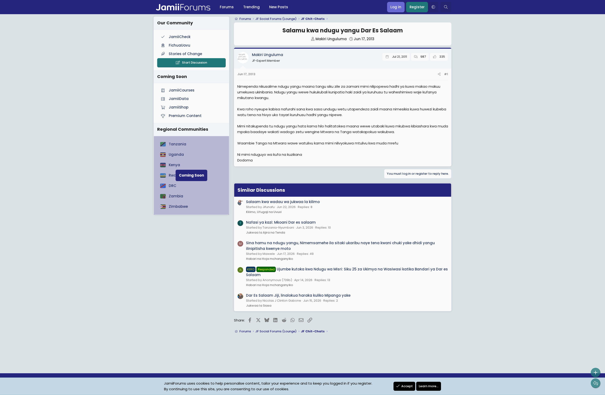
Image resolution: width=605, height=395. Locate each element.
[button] (433, 7)
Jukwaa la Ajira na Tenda (265, 232)
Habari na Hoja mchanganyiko (269, 258)
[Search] (445, 7)
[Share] (439, 74)
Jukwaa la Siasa (258, 305)
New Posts (278, 6)
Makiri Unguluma (331, 38)
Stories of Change (185, 53)
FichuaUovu (179, 45)
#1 (446, 74)
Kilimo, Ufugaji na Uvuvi (263, 212)
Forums (227, 6)
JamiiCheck (179, 36)
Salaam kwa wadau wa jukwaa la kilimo (283, 201)
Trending (251, 6)
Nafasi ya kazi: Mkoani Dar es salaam (281, 222)
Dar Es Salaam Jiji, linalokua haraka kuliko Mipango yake (298, 295)
